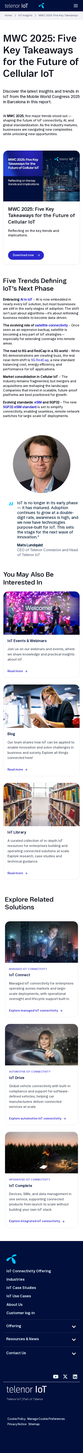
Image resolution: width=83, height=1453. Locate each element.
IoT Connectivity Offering (28, 1271)
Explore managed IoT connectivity (33, 1010)
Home (8, 15)
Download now (23, 255)
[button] (74, 1326)
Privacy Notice (16, 1424)
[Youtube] (55, 1376)
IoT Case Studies (21, 1288)
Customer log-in (20, 1313)
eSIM (38, 402)
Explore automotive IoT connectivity (35, 1118)
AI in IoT (26, 299)
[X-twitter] (65, 1376)
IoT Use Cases (18, 1296)
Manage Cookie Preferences (46, 1419)
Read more (15, 671)
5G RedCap (40, 360)
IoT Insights (25, 15)
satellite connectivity (51, 325)
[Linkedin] (75, 1376)
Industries (15, 1279)
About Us (14, 1305)
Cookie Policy (16, 1419)
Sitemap (34, 1424)
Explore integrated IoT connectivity (34, 1221)
